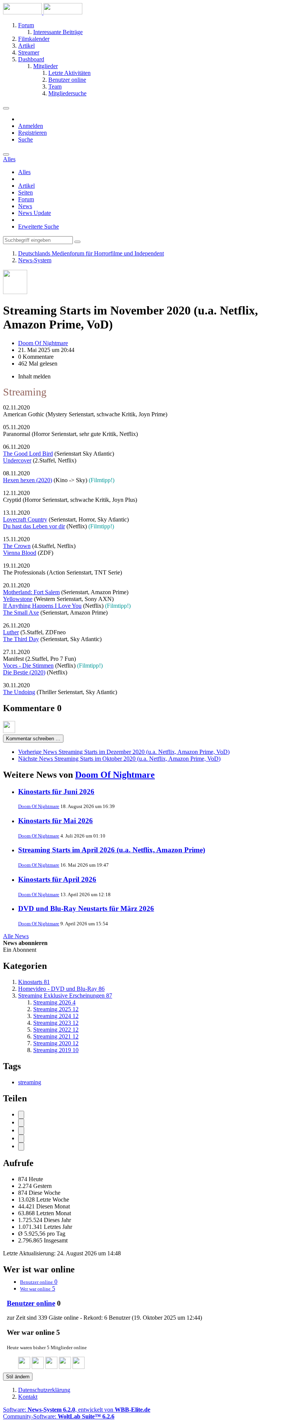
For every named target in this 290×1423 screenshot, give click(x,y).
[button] (21, 1139)
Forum (26, 199)
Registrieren (32, 132)
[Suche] (6, 154)
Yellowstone (17, 599)
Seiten (25, 192)
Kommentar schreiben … (33, 738)
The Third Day (21, 639)
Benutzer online (31, 1303)
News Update (34, 213)
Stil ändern (17, 1376)
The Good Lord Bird (28, 453)
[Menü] (6, 108)
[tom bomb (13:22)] (24, 1367)
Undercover (17, 460)
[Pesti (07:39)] (78, 1367)
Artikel (26, 185)
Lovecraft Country (25, 519)
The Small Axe (21, 612)
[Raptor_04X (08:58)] (65, 1367)
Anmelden (30, 126)
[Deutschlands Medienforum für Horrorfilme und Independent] (42, 12)
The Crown (17, 546)
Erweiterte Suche (38, 226)
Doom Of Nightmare (115, 775)
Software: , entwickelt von (76, 1409)
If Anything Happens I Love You (42, 606)
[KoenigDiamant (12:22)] (38, 1367)
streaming (29, 1082)
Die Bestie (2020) (24, 672)
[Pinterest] (21, 1147)
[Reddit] (21, 1131)
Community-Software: (58, 1416)
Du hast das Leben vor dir (34, 526)
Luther (11, 632)
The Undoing (19, 692)
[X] (21, 1123)
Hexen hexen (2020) (27, 480)
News (25, 206)
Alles (24, 172)
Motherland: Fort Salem (31, 592)
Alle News (16, 936)
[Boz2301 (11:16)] (51, 1367)
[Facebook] (21, 1115)
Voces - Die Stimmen (28, 665)
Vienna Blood (19, 553)
